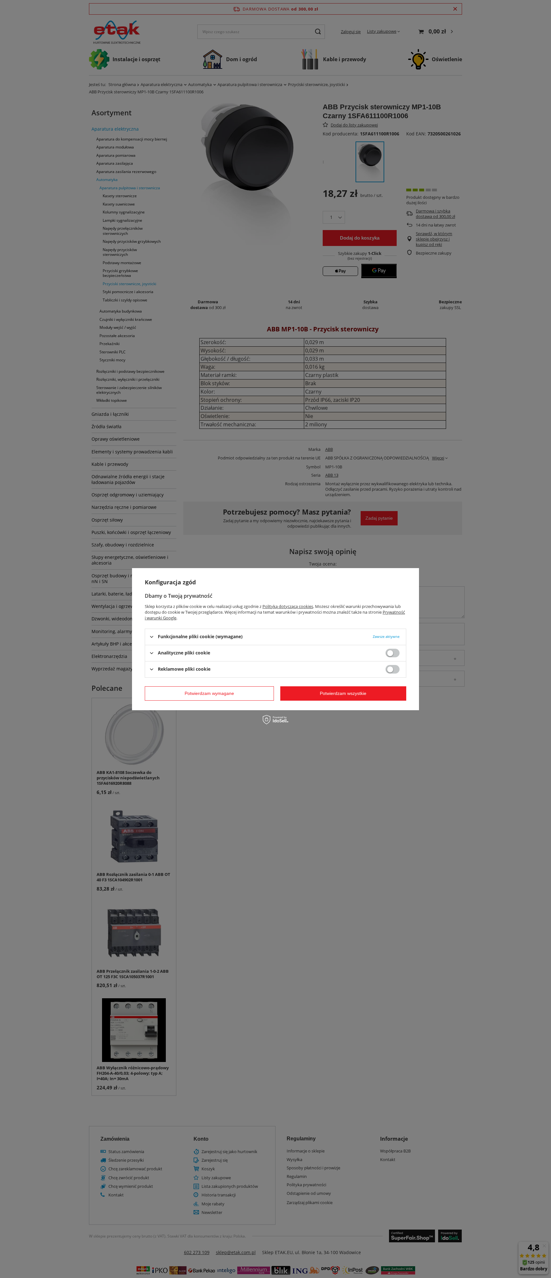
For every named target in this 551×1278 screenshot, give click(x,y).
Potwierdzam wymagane (209, 693)
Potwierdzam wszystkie (343, 693)
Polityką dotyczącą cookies (287, 606)
